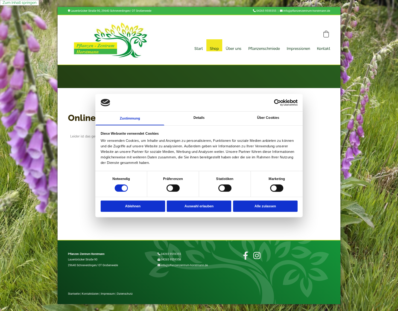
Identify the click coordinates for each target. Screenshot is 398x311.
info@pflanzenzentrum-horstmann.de (306, 10)
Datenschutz (125, 293)
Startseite (74, 293)
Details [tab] (199, 118)
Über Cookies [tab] (268, 118)
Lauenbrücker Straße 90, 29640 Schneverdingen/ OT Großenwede (111, 10)
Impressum (108, 293)
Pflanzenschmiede (264, 48)
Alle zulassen (265, 206)
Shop (214, 48)
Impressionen (298, 48)
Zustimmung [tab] (130, 118)
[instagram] (257, 255)
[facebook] (245, 255)
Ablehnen (132, 206)
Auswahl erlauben (199, 206)
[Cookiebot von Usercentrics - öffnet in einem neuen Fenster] (277, 102)
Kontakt (323, 48)
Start (198, 48)
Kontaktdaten (90, 293)
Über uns (233, 48)
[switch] (173, 188)
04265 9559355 (266, 10)
